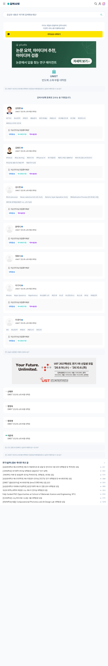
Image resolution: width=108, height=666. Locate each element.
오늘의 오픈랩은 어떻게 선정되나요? (18, 352)
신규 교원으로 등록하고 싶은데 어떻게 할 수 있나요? (23, 447)
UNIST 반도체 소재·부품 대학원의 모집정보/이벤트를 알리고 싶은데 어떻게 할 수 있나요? (34, 89)
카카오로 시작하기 (54, 34)
